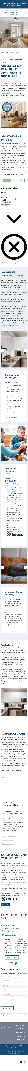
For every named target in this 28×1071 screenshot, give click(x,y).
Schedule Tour (12, 957)
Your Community (7, 840)
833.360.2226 (9, 925)
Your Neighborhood (8, 836)
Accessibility (8, 1051)
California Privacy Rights (14, 1053)
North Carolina (9, 52)
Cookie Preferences (22, 1050)
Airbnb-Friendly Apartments (14, 487)
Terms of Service (9, 1015)
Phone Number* (7, 994)
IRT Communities (7, 844)
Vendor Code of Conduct (17, 1051)
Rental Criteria (5, 1050)
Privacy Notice (13, 1050)
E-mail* (5, 989)
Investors (21, 1036)
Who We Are (21, 1032)
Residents (21, 1040)
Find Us (4, 777)
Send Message (7, 1008)
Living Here (21, 1029)
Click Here (4, 172)
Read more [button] (14, 98)
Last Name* (6, 985)
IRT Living (3, 52)
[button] (2, 32)
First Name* (6, 980)
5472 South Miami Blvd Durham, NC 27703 (12, 930)
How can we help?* (8, 999)
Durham (16, 52)
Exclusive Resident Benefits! (9, 325)
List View (7, 180)
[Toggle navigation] (26, 12)
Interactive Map (18, 180)
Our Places (21, 1025)
